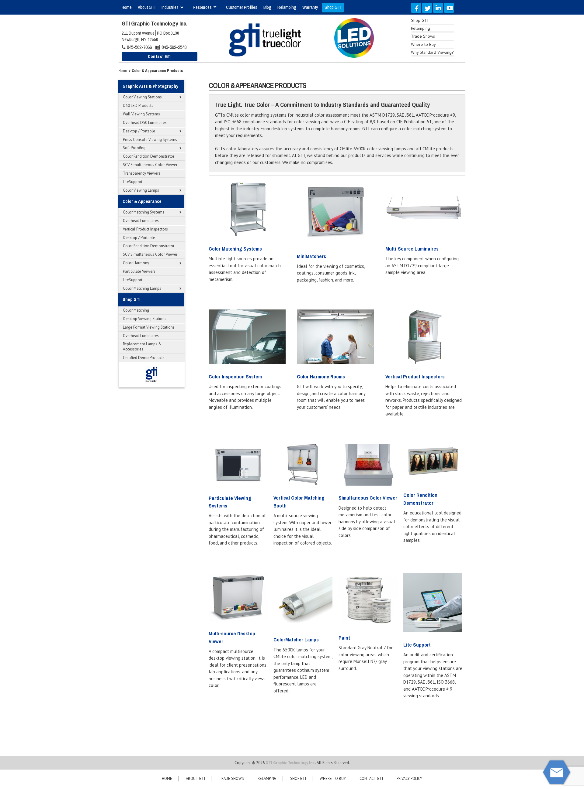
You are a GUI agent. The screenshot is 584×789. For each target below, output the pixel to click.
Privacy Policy (409, 778)
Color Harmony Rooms (321, 376)
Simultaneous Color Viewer (368, 497)
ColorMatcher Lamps (296, 639)
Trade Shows (231, 778)
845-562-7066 (139, 47)
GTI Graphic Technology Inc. (290, 762)
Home (123, 70)
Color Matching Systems (235, 248)
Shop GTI (298, 778)
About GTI (195, 778)
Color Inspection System (235, 376)
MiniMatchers (311, 256)
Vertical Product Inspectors (415, 376)
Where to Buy (333, 778)
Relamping (267, 778)
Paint (344, 637)
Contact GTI (371, 778)
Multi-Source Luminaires (412, 248)
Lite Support (417, 644)
